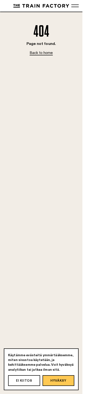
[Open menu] (75, 6)
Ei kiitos (24, 380)
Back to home (41, 52)
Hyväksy (58, 380)
